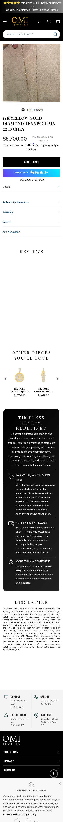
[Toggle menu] (5, 21)
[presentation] (5, 379)
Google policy (29, 814)
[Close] (60, 783)
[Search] (55, 34)
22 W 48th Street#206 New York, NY (49, 722)
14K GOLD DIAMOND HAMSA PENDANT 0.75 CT (43, 390)
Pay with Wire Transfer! (43, 139)
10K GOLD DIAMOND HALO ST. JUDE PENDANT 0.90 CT (19, 390)
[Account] (40, 21)
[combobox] (31, 34)
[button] (54, 773)
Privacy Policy (11, 814)
